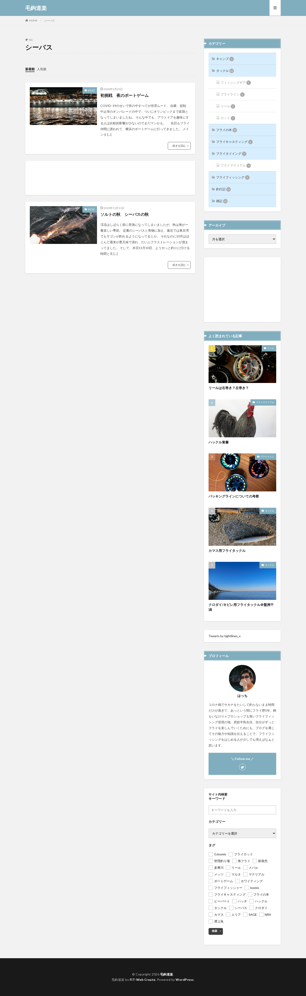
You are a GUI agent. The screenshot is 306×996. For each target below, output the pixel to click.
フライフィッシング (232, 177)
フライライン (232, 94)
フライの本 (226, 130)
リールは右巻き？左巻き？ (229, 388)
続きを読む (179, 145)
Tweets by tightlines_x (225, 636)
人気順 (41, 69)
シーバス (49, 20)
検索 (214, 931)
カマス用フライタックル (227, 550)
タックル (224, 70)
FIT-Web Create (142, 979)
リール (227, 106)
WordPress (185, 979)
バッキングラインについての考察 (234, 496)
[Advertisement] (110, 177)
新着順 (30, 69)
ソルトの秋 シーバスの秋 (124, 214)
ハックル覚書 (219, 442)
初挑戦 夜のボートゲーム (124, 95)
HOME (33, 20)
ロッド (227, 118)
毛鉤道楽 (36, 8)
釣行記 (91, 90)
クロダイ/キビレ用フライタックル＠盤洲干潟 (241, 607)
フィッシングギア (235, 82)
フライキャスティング (233, 142)
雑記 (221, 201)
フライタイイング (230, 153)
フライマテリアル (235, 165)
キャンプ (224, 59)
